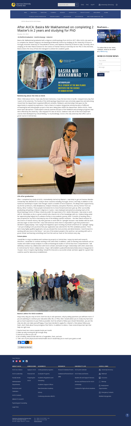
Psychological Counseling (19, 403)
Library (40, 392)
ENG (82, 5)
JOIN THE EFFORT (67, 16)
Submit (101, 75)
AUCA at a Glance (17, 370)
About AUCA (29, 21)
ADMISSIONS (44, 12)
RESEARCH (62, 12)
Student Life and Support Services (84, 378)
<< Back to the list (24, 347)
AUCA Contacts (16, 395)
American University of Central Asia (21, 418)
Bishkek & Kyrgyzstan (105, 396)
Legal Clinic (15, 407)
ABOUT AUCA (34, 12)
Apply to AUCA (31, 370)
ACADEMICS (53, 12)
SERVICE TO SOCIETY (85, 12)
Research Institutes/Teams (65, 370)
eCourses (104, 378)
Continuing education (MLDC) (46, 396)
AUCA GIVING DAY (79, 16)
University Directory (107, 370)
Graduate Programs (44, 374)
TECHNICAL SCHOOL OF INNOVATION (37, 16)
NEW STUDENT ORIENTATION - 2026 (95, 16)
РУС (87, 5)
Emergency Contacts (107, 392)
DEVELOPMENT (97, 12)
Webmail (104, 374)
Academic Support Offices (45, 384)
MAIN (25, 12)
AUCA (23, 21)
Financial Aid (31, 374)
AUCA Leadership (17, 374)
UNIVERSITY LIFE (72, 12)
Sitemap (103, 381)
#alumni (49, 37)
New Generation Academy (45, 388)
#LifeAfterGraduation (25, 37)
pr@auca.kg (103, 51)
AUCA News (37, 21)
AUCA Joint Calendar (81, 370)
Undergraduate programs (45, 370)
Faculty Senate (16, 378)
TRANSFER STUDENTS (55, 16)
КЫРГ (93, 5)
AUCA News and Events (81, 374)
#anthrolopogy (39, 37)
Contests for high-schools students (85, 388)
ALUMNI (106, 12)
